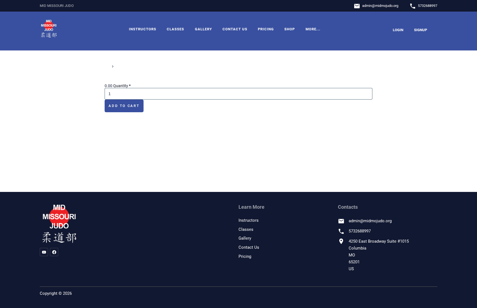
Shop (289, 29)
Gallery (203, 29)
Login (398, 30)
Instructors (142, 29)
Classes (175, 29)
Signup (420, 30)
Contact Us (234, 29)
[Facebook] (54, 252)
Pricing (266, 29)
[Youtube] (44, 252)
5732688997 (427, 6)
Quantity (122, 86)
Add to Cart (123, 106)
